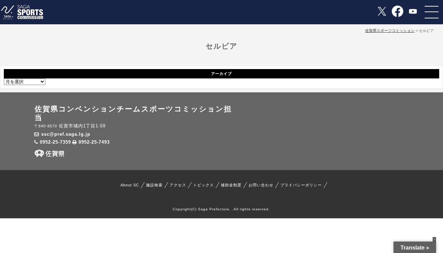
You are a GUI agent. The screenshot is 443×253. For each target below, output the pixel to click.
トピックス (203, 185)
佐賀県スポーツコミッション (390, 30)
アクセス (178, 185)
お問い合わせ (260, 185)
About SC (129, 185)
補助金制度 (231, 185)
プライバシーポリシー (301, 185)
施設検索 (154, 185)
